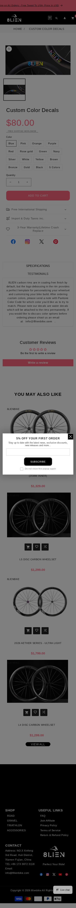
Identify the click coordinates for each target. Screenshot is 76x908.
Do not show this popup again (40, 469)
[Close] (70, 436)
